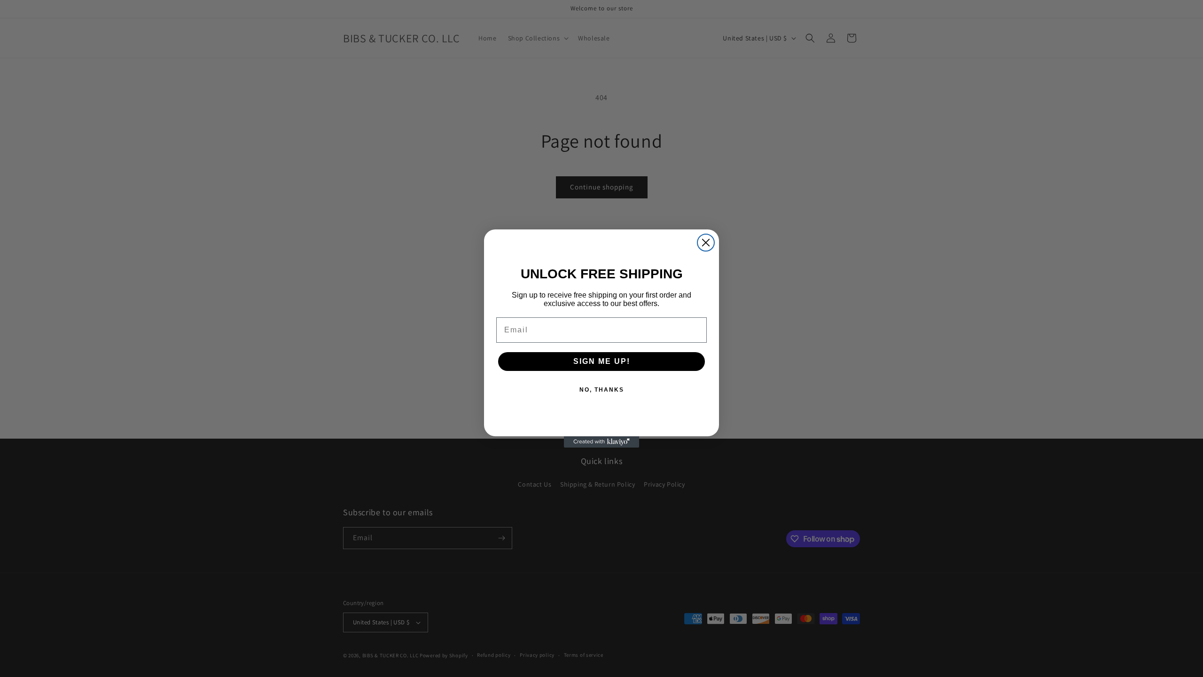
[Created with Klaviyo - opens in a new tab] (601, 442)
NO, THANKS (601, 389)
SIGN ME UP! (601, 361)
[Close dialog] (705, 242)
